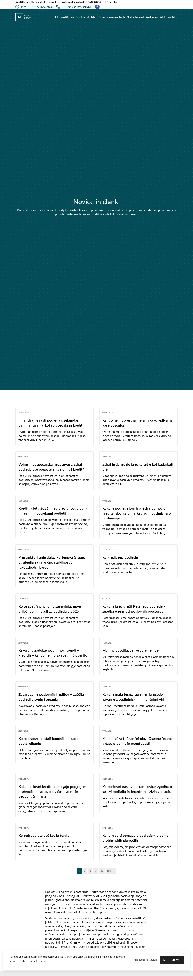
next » (110, 870)
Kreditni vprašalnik (156, 17)
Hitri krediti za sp (64, 17)
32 (101, 870)
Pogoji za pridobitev (86, 17)
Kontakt (172, 17)
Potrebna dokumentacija (112, 17)
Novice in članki (135, 17)
